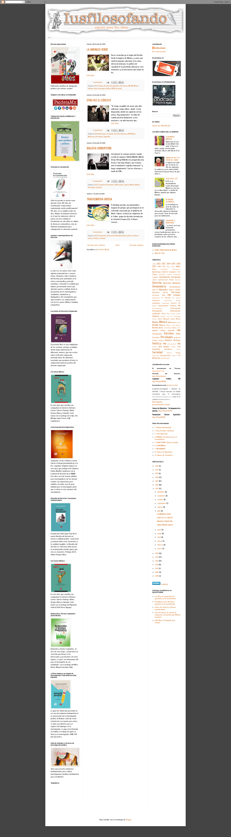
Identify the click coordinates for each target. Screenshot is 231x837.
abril (159, 537)
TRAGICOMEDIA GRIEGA (99, 199)
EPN (129, 86)
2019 (163, 267)
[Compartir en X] (117, 82)
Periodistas (156, 337)
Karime (163, 316)
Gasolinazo (156, 300)
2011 (157, 564)
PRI (179, 343)
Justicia (126, 185)
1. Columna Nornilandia (163, 427)
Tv (177, 355)
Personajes (101, 89)
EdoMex (177, 290)
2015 (96, 86)
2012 (159, 263)
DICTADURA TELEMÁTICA (170, 200)
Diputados (116, 86)
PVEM (113, 89)
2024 (157, 466)
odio (179, 328)
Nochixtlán (167, 328)
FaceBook (164, 584)
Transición (155, 355)
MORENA (155, 325)
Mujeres (162, 325)
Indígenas (173, 306)
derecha (177, 280)
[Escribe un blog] (115, 82)
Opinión (155, 330)
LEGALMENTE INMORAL (170, 138)
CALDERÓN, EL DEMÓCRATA (170, 221)
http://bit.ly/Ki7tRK (158, 417)
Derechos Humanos (120, 134)
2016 (178, 263)
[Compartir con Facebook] (120, 82)
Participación (157, 334)
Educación (155, 292)
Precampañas (172, 344)
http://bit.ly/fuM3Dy (159, 381)
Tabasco (169, 353)
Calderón (164, 272)
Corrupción (109, 134)
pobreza (130, 236)
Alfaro (173, 267)
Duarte (171, 290)
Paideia (163, 331)
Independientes (163, 306)
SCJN (178, 347)
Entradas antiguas (137, 245)
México (136, 86)
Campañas (172, 272)
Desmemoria (108, 86)
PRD (164, 343)
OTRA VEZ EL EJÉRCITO (99, 100)
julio (159, 511)
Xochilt (163, 358)
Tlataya (178, 353)
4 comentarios (97, 181)
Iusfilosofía (156, 313)
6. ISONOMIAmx (160, 445)
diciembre (161, 492)
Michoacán (91, 137)
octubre (160, 499)
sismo (178, 349)
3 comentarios (97, 82)
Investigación (157, 311)
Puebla (154, 347)
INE (132, 86)
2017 (154, 266)
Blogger (128, 820)
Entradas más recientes (96, 245)
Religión (166, 347)
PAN (178, 330)
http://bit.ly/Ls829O (165, 411)
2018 (159, 266)
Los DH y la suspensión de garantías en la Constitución (165, 597)
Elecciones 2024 (158, 295)
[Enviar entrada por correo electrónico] (107, 82)
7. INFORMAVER (160, 449)
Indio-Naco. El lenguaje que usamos (165, 621)
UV (179, 355)
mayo (159, 533)
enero (159, 548)
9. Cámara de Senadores (164, 455)
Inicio (49, 37)
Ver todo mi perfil (158, 52)
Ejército (165, 292)
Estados (120, 185)
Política (108, 89)
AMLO (178, 266)
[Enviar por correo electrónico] (112, 82)
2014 (168, 263)
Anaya (154, 269)
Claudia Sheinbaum (173, 274)
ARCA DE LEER (159, 253)
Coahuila (155, 277)
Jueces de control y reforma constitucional (165, 608)
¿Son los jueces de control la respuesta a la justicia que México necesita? (167, 614)
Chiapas (100, 86)
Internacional (111, 236)
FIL (162, 298)
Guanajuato (165, 303)
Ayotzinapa (102, 134)
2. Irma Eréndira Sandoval (164, 431)
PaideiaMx (171, 331)
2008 (157, 576)
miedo (178, 322)
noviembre (161, 496)
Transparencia (165, 355)
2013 (163, 263)
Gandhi (178, 298)
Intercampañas (157, 308)
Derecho (157, 283)
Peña (95, 89)
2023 (157, 470)
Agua (168, 267)
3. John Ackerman (161, 434)
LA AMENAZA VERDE (97, 49)
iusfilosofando (160, 48)
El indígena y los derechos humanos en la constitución (165, 603)
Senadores (168, 349)
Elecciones (123, 86)
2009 (154, 264)
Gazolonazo (168, 300)
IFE (179, 303)
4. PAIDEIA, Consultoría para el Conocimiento (166, 438)
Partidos (90, 89)
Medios (132, 185)
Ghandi (178, 300)
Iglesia (154, 306)
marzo (160, 541)
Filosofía (168, 298)
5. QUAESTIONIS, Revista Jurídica (166, 442)
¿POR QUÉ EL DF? (172, 179)
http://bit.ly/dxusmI (159, 376)
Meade (178, 319)
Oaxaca (174, 328)
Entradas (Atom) (103, 249)
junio (159, 530)
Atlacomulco (176, 269)
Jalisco (163, 314)
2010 (157, 568)
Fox (173, 298)
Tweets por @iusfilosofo (161, 126)
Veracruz (156, 358)
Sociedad (119, 89)
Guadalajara (156, 303)
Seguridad (106, 137)
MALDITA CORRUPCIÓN (99, 148)
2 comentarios (97, 130)
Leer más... (91, 75)
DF (157, 290)
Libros (160, 319)
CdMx (178, 272)
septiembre (161, 503)
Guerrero (174, 303)
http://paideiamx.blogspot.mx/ (161, 397)
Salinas (173, 347)
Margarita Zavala (169, 319)
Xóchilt (167, 358)
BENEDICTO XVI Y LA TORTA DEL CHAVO (173, 159)
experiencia (156, 298)
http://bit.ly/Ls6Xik (172, 385)
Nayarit (178, 325)
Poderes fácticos (158, 340)
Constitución (164, 277)
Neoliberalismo (121, 236)
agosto (160, 507)
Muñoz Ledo (170, 325)
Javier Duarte (171, 314)
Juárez (178, 314)
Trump (174, 355)
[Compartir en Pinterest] (122, 82)
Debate (171, 280)
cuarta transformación (160, 280)
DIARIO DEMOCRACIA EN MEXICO (166, 250)
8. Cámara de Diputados (163, 452)
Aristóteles (164, 269)
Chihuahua (162, 274)
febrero (160, 545)
